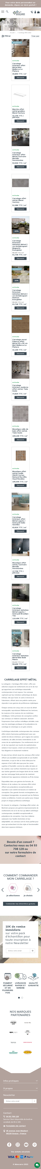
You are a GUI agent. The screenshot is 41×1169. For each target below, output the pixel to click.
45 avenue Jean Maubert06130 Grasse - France (17, 1132)
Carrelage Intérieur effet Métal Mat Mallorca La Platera (18, 67)
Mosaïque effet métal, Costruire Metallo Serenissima (19, 565)
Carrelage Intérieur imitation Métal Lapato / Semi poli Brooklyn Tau (20, 612)
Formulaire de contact (16, 1126)
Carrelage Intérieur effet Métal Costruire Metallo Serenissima (19, 156)
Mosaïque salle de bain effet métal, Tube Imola (20, 431)
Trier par (35, 36)
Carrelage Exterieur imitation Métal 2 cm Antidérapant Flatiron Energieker (19, 294)
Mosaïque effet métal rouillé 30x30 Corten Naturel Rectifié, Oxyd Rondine (19, 475)
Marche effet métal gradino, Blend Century (18, 111)
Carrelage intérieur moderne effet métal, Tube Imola (20, 388)
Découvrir (20, 78)
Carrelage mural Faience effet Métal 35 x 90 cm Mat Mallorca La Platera (19, 343)
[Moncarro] (19, 13)
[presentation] (2, 890)
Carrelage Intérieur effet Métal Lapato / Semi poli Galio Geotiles (18, 521)
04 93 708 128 (12, 1116)
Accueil (12, 32)
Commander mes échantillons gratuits (20, 904)
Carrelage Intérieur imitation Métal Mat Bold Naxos (20, 656)
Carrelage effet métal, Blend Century (19, 200)
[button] (19, 998)
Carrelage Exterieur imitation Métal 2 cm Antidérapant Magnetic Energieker (19, 245)
